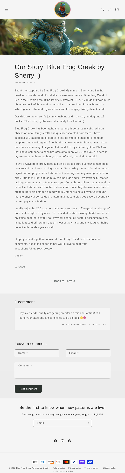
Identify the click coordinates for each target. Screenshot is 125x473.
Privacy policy (74, 468)
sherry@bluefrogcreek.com (37, 248)
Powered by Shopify (40, 468)
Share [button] (21, 266)
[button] (6, 9)
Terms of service (92, 468)
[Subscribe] (88, 423)
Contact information (64, 471)
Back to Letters (64, 281)
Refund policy (59, 468)
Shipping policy (109, 468)
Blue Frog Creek (23, 468)
